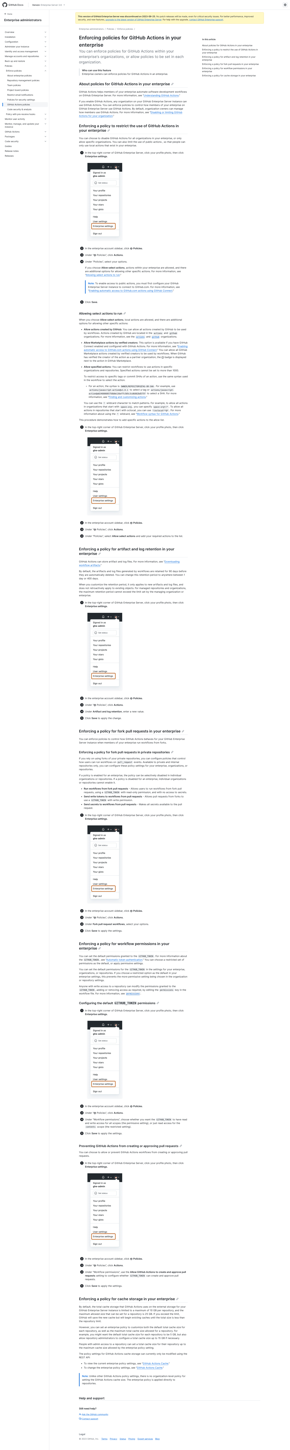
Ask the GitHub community (95, 1414)
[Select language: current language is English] (285, 4)
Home (9, 14)
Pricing (131, 1438)
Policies (110, 29)
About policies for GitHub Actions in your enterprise (124, 84)
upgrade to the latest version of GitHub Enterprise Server (133, 19)
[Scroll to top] (283, 1443)
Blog (157, 1438)
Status (123, 1438)
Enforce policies (125, 29)
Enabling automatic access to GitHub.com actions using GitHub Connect (130, 290)
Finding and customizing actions (127, 396)
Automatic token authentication (124, 959)
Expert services (145, 1438)
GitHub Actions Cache (155, 1363)
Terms (104, 1438)
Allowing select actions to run (103, 274)
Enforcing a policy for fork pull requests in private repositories (124, 752)
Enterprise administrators (23, 20)
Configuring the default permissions (117, 1003)
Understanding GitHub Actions (161, 95)
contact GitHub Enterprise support (206, 19)
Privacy (113, 1438)
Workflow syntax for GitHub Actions (157, 413)
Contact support (90, 1418)
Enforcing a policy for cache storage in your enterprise (127, 1299)
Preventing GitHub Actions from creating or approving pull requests (128, 1146)
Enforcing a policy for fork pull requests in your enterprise (129, 731)
